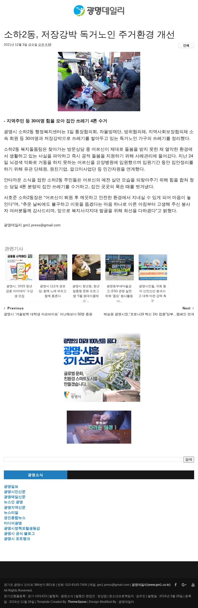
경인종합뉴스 (15, 518)
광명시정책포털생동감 (22, 528)
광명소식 (35, 475)
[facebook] (176, 585)
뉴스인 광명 (13, 502)
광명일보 (11, 486)
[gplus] (184, 585)
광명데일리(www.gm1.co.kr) (151, 585)
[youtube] (193, 585)
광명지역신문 (15, 507)
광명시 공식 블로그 (19, 533)
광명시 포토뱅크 (17, 539)
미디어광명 (13, 523)
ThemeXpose (77, 602)
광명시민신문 (15, 492)
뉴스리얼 (11, 512)
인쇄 (186, 45)
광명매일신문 (15, 497)
